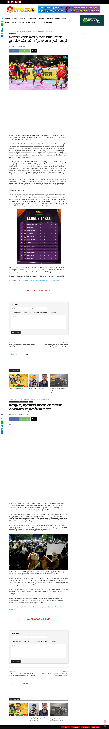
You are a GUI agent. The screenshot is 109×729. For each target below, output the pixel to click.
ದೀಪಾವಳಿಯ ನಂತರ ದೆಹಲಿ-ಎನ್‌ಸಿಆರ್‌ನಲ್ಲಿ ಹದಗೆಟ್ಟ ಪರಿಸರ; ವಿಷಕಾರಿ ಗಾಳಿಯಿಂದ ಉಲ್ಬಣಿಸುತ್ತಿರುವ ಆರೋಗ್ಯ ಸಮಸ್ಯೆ (58, 390)
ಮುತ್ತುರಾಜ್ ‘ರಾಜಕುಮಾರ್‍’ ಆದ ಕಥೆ (16, 388)
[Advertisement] (38, 105)
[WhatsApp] (2, 25)
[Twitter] (2, 22)
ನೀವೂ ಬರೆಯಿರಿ (86, 727)
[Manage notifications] (105, 725)
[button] (70, 20)
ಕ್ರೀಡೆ (18, 31)
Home (10, 31)
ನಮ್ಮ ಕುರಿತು (75, 727)
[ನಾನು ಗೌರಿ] (16, 358)
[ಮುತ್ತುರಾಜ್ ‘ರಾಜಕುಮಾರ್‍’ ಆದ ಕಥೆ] (18, 380)
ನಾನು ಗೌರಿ (14, 46)
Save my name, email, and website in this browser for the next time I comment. (35, 312)
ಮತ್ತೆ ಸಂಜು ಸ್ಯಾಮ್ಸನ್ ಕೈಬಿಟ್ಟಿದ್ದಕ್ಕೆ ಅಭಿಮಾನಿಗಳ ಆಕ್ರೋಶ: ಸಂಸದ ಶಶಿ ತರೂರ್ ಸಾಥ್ (37, 281)
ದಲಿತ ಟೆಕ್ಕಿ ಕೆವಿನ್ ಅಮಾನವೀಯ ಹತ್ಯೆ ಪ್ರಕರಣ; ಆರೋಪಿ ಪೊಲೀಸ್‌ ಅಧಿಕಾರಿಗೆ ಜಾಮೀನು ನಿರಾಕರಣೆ (37, 390)
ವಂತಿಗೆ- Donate (95, 727)
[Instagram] (12, 1)
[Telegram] (16, 1)
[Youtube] (19, 1)
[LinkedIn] (2, 29)
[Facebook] (8, 1)
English (65, 727)
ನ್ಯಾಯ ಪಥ (12, 376)
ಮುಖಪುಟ (14, 33)
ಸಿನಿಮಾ (14, 31)
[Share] (2, 36)
